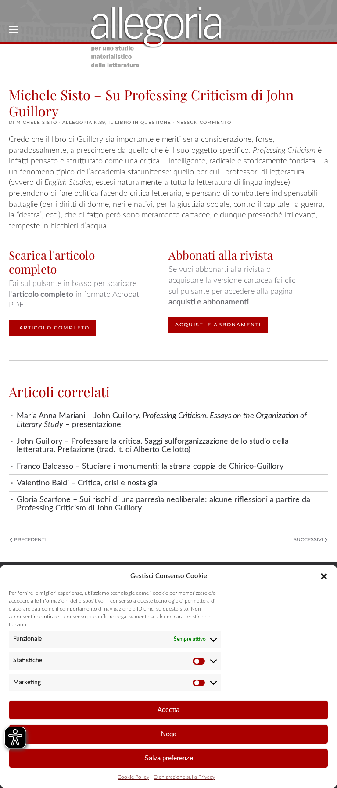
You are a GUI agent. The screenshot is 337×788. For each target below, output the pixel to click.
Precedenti (30, 539)
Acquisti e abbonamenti (218, 325)
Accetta (168, 709)
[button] (323, 575)
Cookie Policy (133, 777)
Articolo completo (54, 328)
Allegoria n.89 (83, 122)
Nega (168, 733)
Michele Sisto (36, 122)
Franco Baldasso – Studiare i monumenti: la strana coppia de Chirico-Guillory (150, 466)
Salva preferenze (168, 758)
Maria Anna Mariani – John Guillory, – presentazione (162, 420)
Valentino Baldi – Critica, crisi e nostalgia (87, 483)
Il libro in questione (139, 122)
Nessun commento (203, 122)
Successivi (308, 539)
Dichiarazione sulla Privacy (184, 777)
